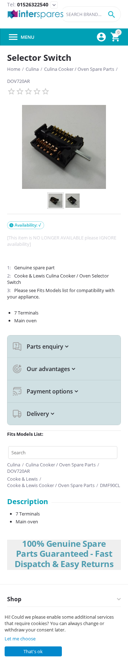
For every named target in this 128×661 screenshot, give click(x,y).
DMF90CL (110, 485)
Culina (32, 69)
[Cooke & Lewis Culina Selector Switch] (64, 147)
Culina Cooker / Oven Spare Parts (79, 69)
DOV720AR (18, 81)
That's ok (33, 651)
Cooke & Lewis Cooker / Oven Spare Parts (51, 485)
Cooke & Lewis (22, 479)
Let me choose (20, 638)
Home (13, 69)
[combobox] (90, 14)
